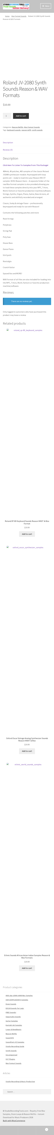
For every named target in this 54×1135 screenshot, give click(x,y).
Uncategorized (11, 1055)
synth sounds (37, 130)
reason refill (26, 130)
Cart (41, 1128)
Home (7, 16)
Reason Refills (17, 127)
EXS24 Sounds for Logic (15, 1008)
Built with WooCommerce (14, 1120)
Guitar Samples (12, 1021)
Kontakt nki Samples (14, 1025)
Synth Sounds (11, 1051)
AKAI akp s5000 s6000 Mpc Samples (19, 995)
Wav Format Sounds (18, 16)
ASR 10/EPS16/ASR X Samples (17, 1000)
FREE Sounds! (11, 1012)
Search (27, 1130)
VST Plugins (10, 1059)
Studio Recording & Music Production (20, 1081)
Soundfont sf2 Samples (15, 1042)
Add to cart (21, 116)
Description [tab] (8, 142)
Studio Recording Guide (15, 1046)
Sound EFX (10, 1038)
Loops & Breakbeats (13, 1029)
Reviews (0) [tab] (8, 150)
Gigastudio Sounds (13, 1017)
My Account (9, 1130)
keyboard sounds (14, 130)
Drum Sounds (11, 1004)
